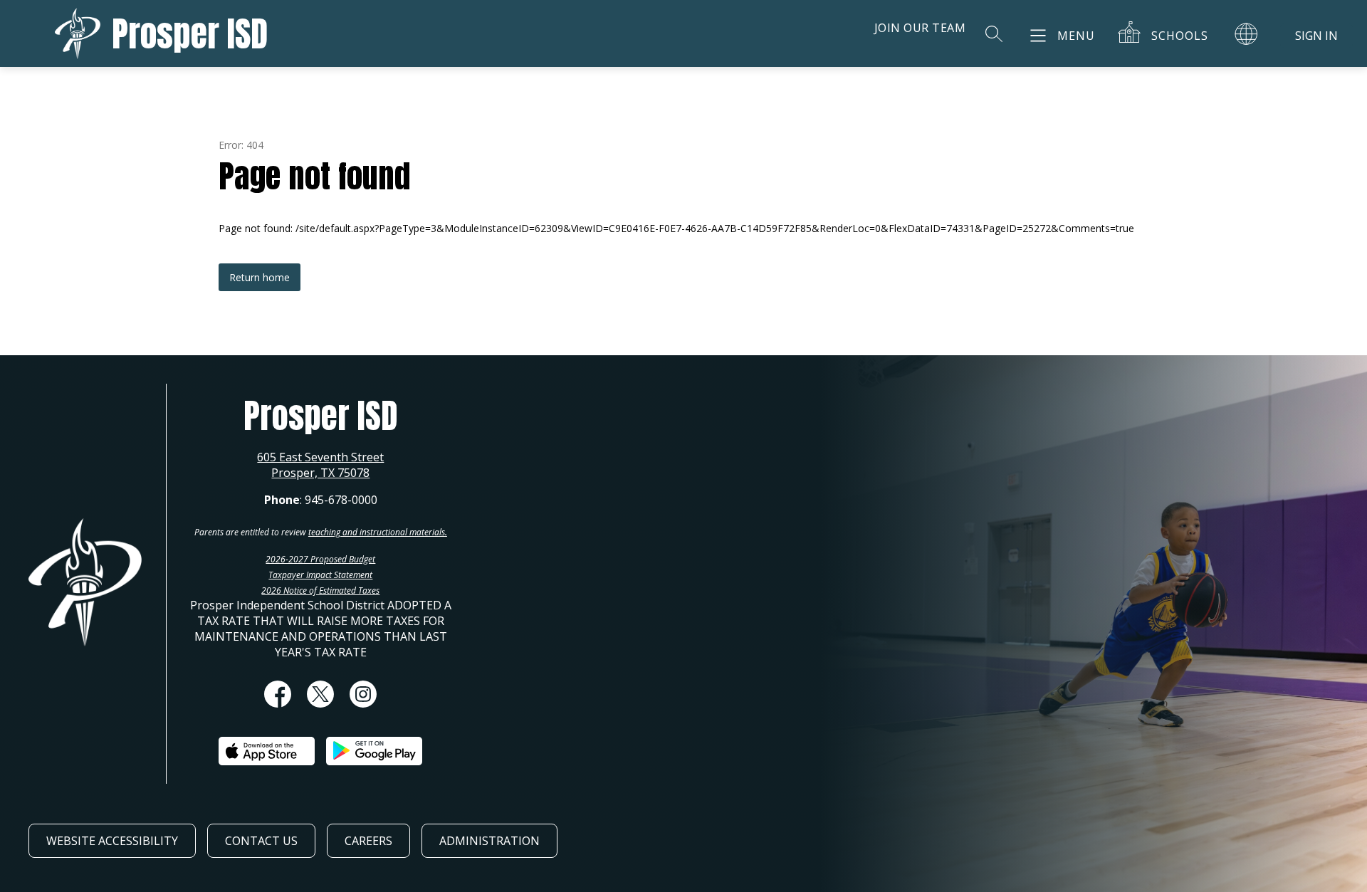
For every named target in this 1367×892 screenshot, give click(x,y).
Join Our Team (920, 28)
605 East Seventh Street (320, 457)
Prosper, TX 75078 (320, 473)
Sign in (1316, 35)
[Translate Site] (1246, 33)
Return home (259, 277)
